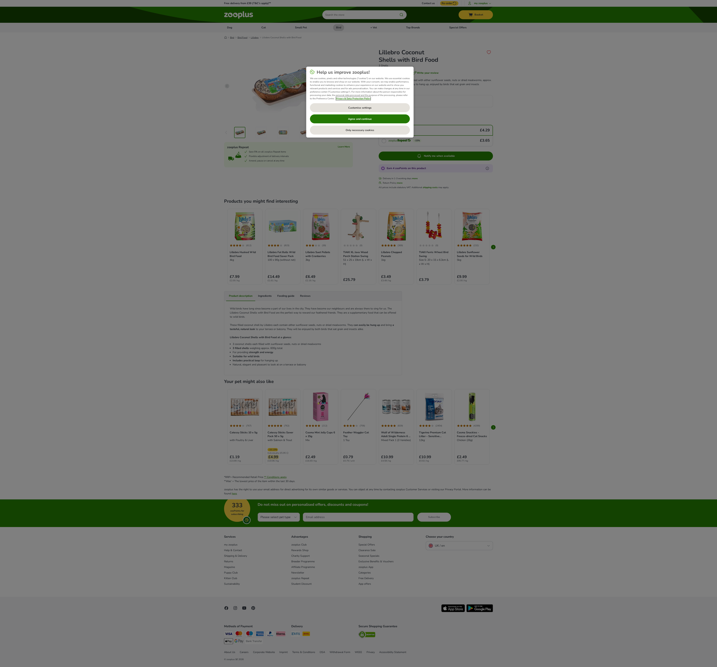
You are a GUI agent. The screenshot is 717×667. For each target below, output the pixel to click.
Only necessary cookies (360, 130)
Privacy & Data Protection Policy (353, 98)
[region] (360, 102)
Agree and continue (360, 119)
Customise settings (360, 108)
